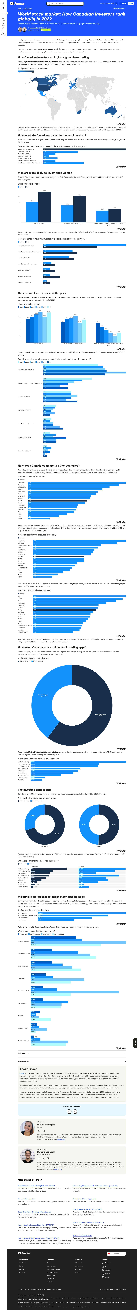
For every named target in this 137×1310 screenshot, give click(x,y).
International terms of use (37, 1289)
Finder (22, 1073)
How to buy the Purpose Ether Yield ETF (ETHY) (36, 1225)
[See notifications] (116, 4)
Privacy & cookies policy (54, 1289)
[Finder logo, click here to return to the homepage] (20, 3)
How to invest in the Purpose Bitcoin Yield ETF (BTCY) (38, 1238)
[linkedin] (43, 1131)
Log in (123, 4)
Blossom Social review (26, 1199)
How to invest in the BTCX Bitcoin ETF (87, 1209)
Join (131, 3)
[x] (43, 1158)
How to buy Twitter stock (82, 1235)
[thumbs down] (75, 1111)
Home (19, 8)
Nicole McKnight (46, 1124)
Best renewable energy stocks (84, 1199)
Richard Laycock (46, 1152)
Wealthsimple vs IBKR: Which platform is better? (36, 1186)
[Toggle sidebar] (6, 13)
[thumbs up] (69, 1111)
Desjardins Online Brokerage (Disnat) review (34, 1212)
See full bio (61, 1139)
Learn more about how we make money (38, 1299)
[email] (39, 1131)
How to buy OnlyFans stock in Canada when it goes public (95, 1186)
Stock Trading (28, 8)
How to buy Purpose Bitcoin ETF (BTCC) (88, 1222)
